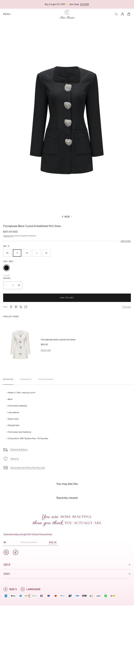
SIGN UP (53, 542)
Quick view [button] (46, 350)
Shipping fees (8, 236)
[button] (6, 14)
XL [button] (46, 253)
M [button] (27, 253)
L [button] (36, 253)
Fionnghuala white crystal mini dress (58, 339)
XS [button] (7, 253)
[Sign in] (122, 14)
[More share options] (25, 306)
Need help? (126, 307)
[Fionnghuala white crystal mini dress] (20, 345)
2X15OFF (84, 4)
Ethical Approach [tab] (46, 379)
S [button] (17, 253)
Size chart (126, 241)
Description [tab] (8, 379)
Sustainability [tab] (26, 379)
